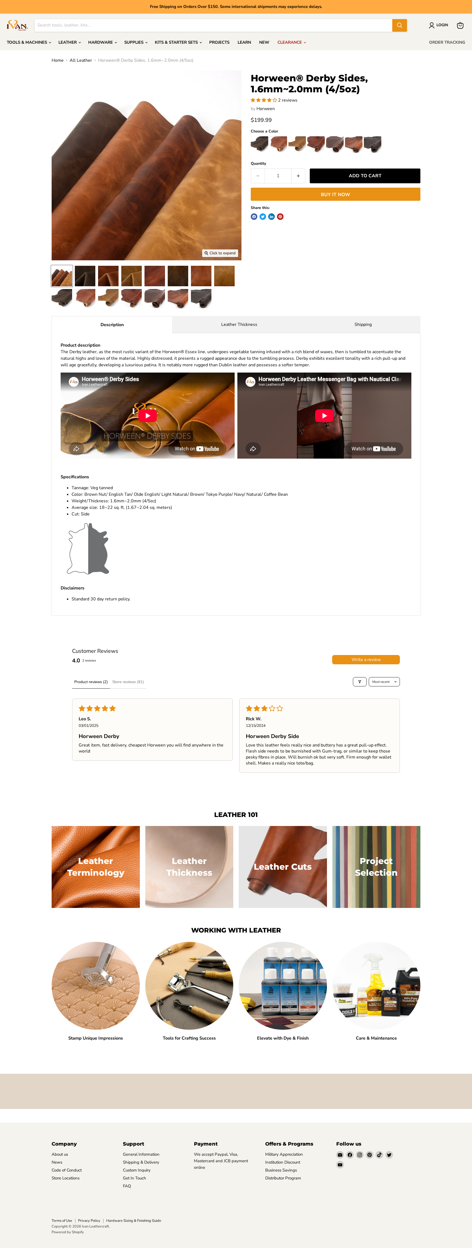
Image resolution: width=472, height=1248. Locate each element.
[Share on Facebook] (254, 216)
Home (58, 60)
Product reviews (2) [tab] (91, 682)
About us (60, 1154)
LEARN (244, 42)
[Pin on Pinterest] (280, 216)
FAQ (127, 1186)
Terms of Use (62, 1220)
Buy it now (335, 194)
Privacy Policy (89, 1220)
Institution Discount (282, 1162)
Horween (265, 109)
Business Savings (281, 1170)
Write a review (366, 660)
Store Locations (65, 1178)
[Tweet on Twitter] (262, 216)
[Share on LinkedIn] (271, 216)
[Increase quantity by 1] (298, 176)
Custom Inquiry (137, 1170)
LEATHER (68, 42)
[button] (264, 100)
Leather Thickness (239, 324)
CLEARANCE (290, 42)
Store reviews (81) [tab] (128, 682)
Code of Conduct (67, 1170)
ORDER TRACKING (447, 42)
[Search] (399, 25)
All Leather (81, 60)
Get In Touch (134, 1178)
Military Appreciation (284, 1154)
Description (112, 325)
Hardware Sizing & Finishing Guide (133, 1220)
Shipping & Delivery (141, 1162)
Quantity (258, 163)
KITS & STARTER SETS (177, 42)
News (57, 1162)
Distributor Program (283, 1178)
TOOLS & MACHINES (27, 42)
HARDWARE (101, 42)
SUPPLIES (134, 42)
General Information (141, 1154)
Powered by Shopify (68, 1232)
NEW (264, 42)
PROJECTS (219, 42)
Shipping (363, 324)
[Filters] (360, 681)
